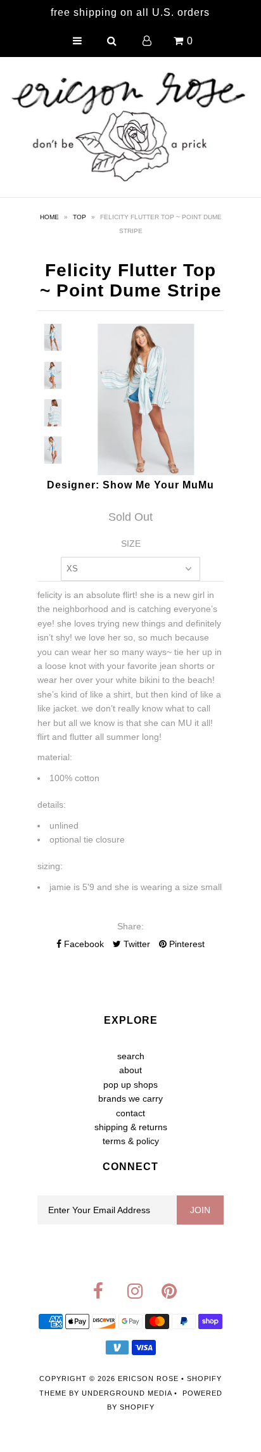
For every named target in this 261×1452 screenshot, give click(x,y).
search (130, 1056)
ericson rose (148, 1378)
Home (49, 216)
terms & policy (131, 1141)
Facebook (82, 944)
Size (131, 543)
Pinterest (186, 944)
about (130, 1070)
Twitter (135, 944)
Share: (130, 926)
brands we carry (130, 1098)
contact (130, 1113)
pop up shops (130, 1084)
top (79, 216)
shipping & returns (130, 1127)
